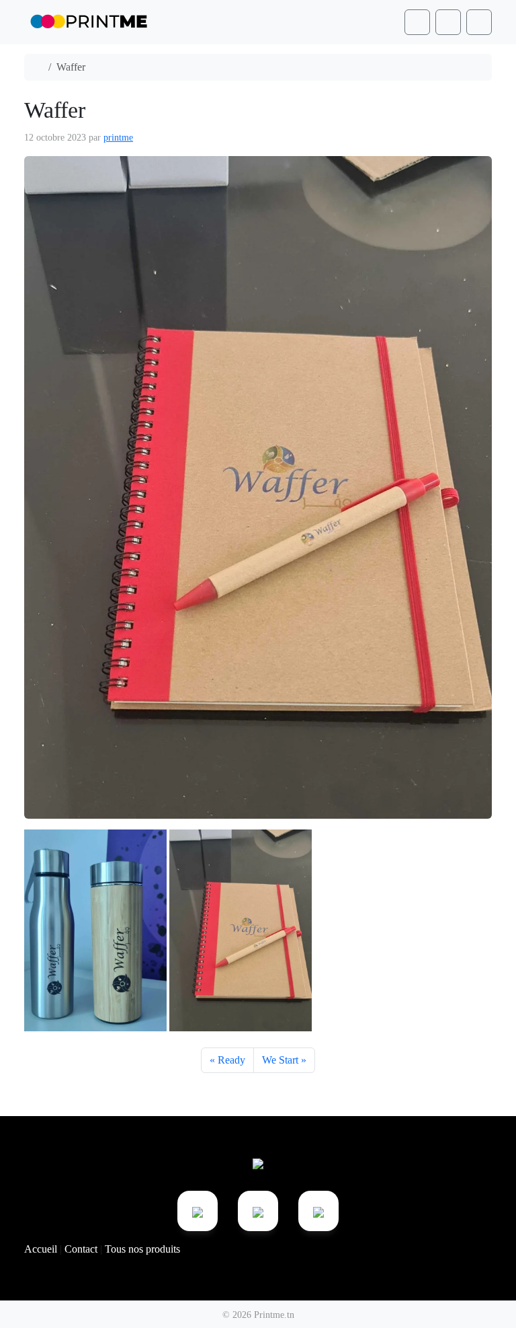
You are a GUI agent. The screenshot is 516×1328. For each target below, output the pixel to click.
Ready (231, 1060)
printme (118, 138)
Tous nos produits (142, 1249)
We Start (280, 1060)
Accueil (42, 1249)
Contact (82, 1249)
